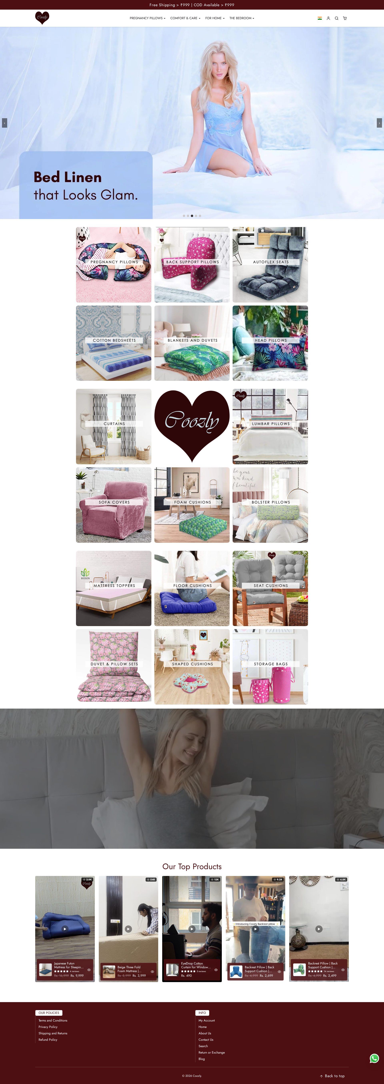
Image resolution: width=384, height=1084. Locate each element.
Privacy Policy (48, 1027)
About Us (205, 1033)
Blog (202, 1059)
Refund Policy (48, 1039)
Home (203, 1027)
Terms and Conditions (53, 1020)
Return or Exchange (212, 1052)
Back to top (335, 1076)
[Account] (328, 18)
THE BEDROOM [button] (241, 18)
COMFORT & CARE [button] (184, 18)
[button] (320, 18)
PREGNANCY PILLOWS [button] (147, 18)
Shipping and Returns (53, 1033)
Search (203, 1046)
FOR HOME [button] (214, 18)
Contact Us (206, 1039)
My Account (207, 1020)
